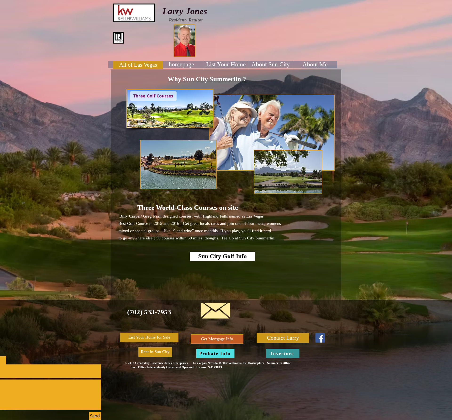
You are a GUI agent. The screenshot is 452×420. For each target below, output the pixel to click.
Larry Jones (184, 11)
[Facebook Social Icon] (320, 338)
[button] (153, 96)
